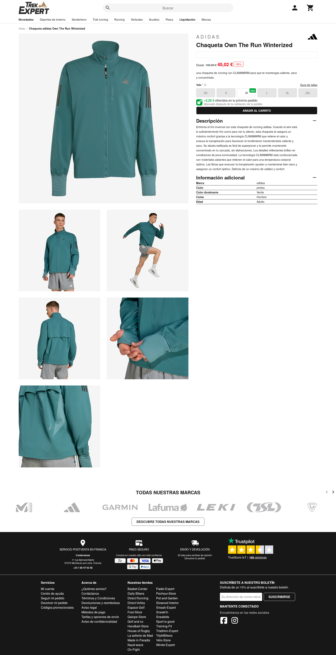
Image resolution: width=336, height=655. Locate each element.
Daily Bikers (136, 593)
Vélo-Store (163, 640)
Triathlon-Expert (167, 631)
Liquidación (187, 19)
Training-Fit (164, 626)
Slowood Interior (167, 603)
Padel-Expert (165, 589)
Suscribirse (279, 596)
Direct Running (138, 598)
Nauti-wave (135, 645)
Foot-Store (135, 612)
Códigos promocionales (57, 607)
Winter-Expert (165, 645)
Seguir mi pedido (52, 598)
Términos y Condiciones (98, 598)
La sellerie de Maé (140, 635)
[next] (333, 492)
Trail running (100, 19)
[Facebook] (224, 620)
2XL (307, 93)
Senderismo (79, 19)
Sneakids (162, 617)
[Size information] (205, 84)
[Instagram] (235, 620)
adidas (208, 36)
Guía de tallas (308, 85)
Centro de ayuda (52, 593)
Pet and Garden (167, 598)
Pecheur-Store (166, 593)
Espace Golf (136, 607)
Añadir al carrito (257, 110)
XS (205, 93)
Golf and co (135, 621)
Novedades (26, 19)
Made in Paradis (139, 640)
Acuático (154, 19)
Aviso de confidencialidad (99, 621)
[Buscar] (107, 8)
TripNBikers (164, 635)
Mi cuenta (47, 589)
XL (287, 93)
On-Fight (134, 649)
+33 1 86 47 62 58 (83, 567)
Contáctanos (83, 555)
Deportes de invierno (53, 19)
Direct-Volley (136, 603)
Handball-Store (138, 626)
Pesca (169, 19)
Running (119, 19)
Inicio (22, 28)
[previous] (327, 492)
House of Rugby (139, 631)
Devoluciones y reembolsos (100, 603)
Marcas (206, 19)
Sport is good (165, 621)
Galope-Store (137, 617)
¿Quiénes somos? (94, 589)
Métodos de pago (93, 612)
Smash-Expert (166, 607)
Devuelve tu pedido (195, 558)
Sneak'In (162, 612)
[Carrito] (310, 8)
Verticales (137, 19)
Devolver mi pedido (54, 603)
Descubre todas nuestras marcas (168, 521)
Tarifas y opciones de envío (100, 617)
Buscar (168, 7)
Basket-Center (137, 589)
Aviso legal (89, 607)
